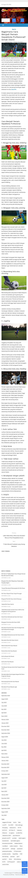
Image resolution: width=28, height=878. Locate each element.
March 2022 (4, 753)
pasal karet (20, 848)
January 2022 (4, 760)
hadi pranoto (13, 827)
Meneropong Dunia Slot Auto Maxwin (10, 681)
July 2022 (3, 740)
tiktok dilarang (17, 859)
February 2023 (5, 719)
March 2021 (4, 791)
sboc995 (13, 89)
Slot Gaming (5, 856)
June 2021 (4, 784)
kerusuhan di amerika (7, 843)
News (21, 846)
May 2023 (3, 709)
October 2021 (4, 771)
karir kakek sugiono (15, 840)
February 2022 (5, 757)
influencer (4, 833)
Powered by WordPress (8, 874)
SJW (21, 854)
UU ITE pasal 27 (11, 862)
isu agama (11, 833)
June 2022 (4, 743)
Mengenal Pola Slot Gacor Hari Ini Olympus (11, 599)
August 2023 (4, 699)
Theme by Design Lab (20, 874)
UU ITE (3, 862)
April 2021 (3, 788)
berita (14, 822)
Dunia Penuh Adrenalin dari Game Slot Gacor (12, 617)
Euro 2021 (10, 825)
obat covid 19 (5, 848)
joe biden (14, 838)
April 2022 (3, 750)
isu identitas (19, 833)
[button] (3, 25)
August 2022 (4, 736)
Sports (14, 29)
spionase (12, 856)
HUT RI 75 (4, 830)
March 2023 (4, 716)
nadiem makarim (14, 846)
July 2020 (3, 815)
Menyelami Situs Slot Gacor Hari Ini (9, 640)
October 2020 (4, 805)
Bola (19, 822)
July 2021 (3, 781)
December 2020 (5, 798)
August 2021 (4, 777)
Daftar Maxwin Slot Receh (7, 656)
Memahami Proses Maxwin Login (9, 687)
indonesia (19, 830)
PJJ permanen (17, 851)
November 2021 (5, 767)
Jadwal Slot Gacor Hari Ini (7, 604)
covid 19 (4, 825)
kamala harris (5, 840)
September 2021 (5, 774)
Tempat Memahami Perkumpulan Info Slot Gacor (13, 588)
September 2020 (5, 808)
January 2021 (4, 794)
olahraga (13, 848)
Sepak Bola (15, 854)
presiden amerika (6, 854)
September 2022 (5, 733)
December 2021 (5, 764)
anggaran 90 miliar (6, 822)
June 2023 (4, 706)
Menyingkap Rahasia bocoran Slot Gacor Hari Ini (12, 635)
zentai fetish (5, 864)
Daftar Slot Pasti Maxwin (7, 661)
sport (18, 856)
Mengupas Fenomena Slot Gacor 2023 (10, 622)
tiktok (10, 859)
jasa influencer (16, 835)
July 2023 (3, 702)
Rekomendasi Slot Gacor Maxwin (9, 645)
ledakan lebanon (18, 843)
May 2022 (3, 747)
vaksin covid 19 (20, 862)
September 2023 (5, 695)
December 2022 (5, 726)
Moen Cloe (9, 42)
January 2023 (4, 723)
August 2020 (4, 812)
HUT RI (19, 827)
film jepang (5, 827)
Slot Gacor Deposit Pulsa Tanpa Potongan (11, 593)
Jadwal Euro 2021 (6, 835)
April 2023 (3, 712)
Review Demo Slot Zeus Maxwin (9, 651)
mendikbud (5, 846)
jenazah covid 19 (6, 838)
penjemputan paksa (7, 851)
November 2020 (5, 801)
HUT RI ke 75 (12, 830)
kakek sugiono (22, 838)
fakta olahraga (18, 825)
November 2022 (5, 730)
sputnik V (4, 859)
